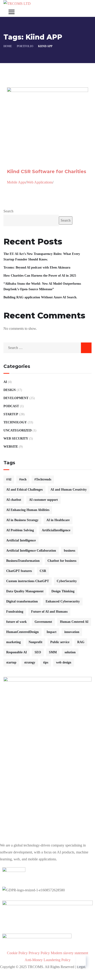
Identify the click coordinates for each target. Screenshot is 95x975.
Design (9, 390)
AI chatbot (13, 499)
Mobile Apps (16, 182)
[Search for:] (47, 348)
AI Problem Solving (20, 530)
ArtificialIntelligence (56, 530)
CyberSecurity (67, 581)
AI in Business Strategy (22, 520)
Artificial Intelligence (21, 540)
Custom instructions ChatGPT (27, 581)
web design (63, 662)
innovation (71, 632)
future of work (16, 622)
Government (43, 622)
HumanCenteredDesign (22, 632)
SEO (38, 652)
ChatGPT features (19, 571)
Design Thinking (62, 591)
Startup (10, 414)
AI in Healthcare (58, 520)
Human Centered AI (74, 622)
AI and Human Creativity (68, 489)
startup (11, 662)
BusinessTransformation (23, 560)
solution (70, 652)
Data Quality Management (25, 591)
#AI (8, 479)
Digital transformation (22, 601)
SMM (53, 652)
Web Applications (40, 182)
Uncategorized (17, 430)
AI (5, 382)
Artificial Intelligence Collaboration (31, 550)
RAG (80, 642)
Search (8, 211)
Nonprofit (35, 642)
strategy (29, 662)
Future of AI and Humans (49, 611)
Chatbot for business (62, 560)
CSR (43, 571)
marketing (13, 642)
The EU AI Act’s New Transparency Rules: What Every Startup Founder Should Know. (41, 256)
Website (10, 446)
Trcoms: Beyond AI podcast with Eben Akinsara (36, 267)
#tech (23, 479)
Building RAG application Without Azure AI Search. (40, 297)
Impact (51, 632)
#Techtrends (42, 479)
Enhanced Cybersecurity (63, 601)
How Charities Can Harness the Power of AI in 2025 (39, 275)
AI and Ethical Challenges (24, 489)
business (69, 550)
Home (7, 46)
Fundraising (14, 611)
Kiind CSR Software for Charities (46, 171)
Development (15, 398)
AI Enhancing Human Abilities (27, 510)
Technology (15, 422)
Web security (15, 438)
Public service (59, 642)
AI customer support (43, 499)
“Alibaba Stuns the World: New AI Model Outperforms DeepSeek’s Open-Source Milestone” (42, 286)
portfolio (25, 46)
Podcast (11, 406)
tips (45, 662)
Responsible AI (16, 652)
